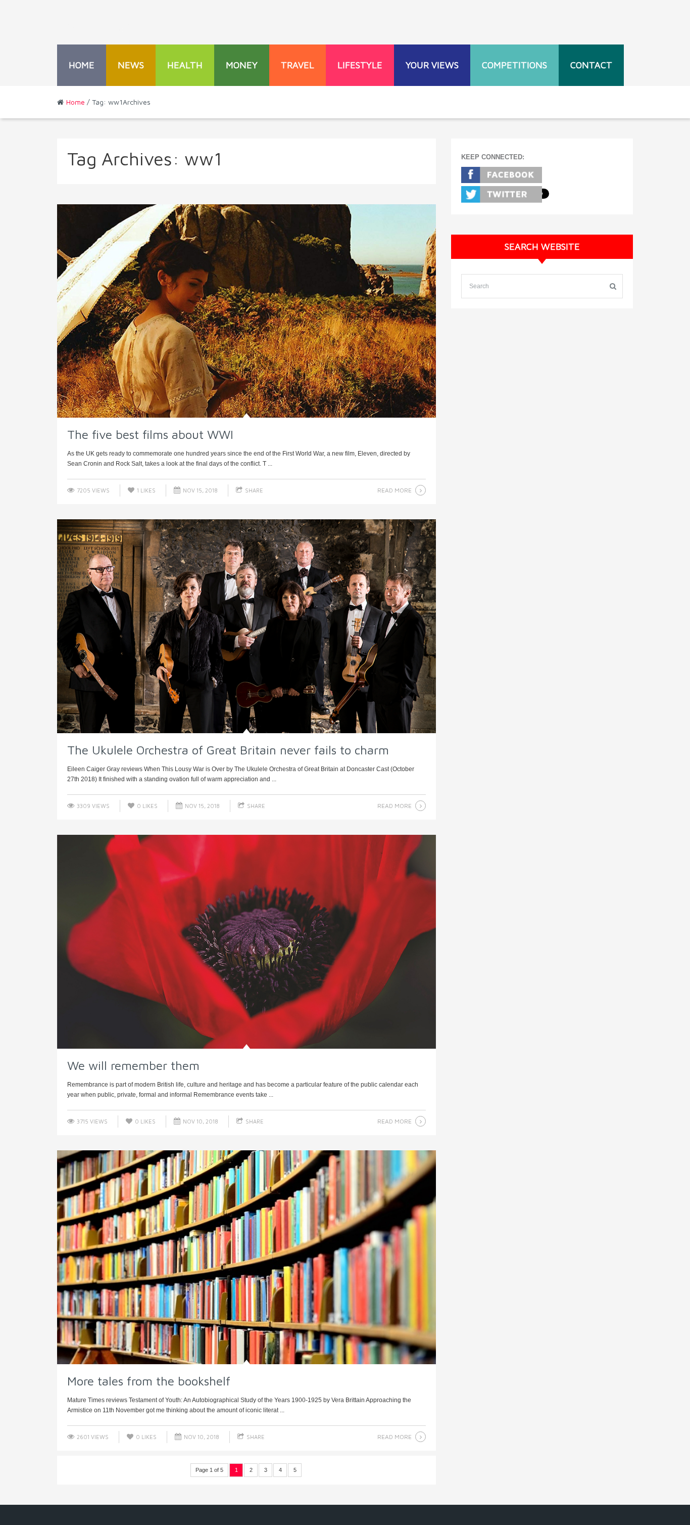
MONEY (242, 65)
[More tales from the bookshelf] (246, 1257)
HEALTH (185, 65)
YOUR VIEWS (432, 65)
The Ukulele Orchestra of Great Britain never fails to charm (228, 750)
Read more (394, 490)
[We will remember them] (246, 942)
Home (81, 65)
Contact (591, 65)
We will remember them (133, 1065)
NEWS (131, 65)
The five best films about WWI (150, 434)
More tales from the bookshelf (148, 1381)
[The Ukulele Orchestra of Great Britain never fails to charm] (246, 626)
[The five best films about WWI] (246, 311)
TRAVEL (297, 65)
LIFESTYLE (359, 65)
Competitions (514, 65)
